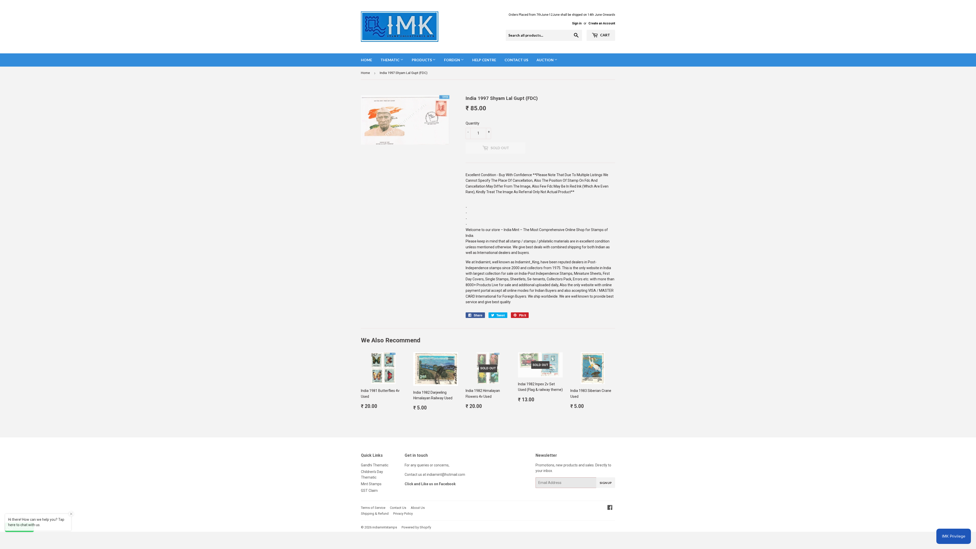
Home (366, 60)
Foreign (452, 60)
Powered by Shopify (416, 527)
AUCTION (545, 60)
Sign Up (606, 483)
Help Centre (484, 60)
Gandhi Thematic (374, 465)
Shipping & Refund (375, 513)
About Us (418, 508)
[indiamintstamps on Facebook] (610, 508)
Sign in (577, 23)
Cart (604, 35)
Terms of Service (373, 508)
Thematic (390, 60)
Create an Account (601, 23)
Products (422, 60)
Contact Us (516, 60)
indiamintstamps (384, 527)
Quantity (472, 123)
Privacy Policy (403, 513)
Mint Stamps (371, 484)
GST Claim (369, 491)
